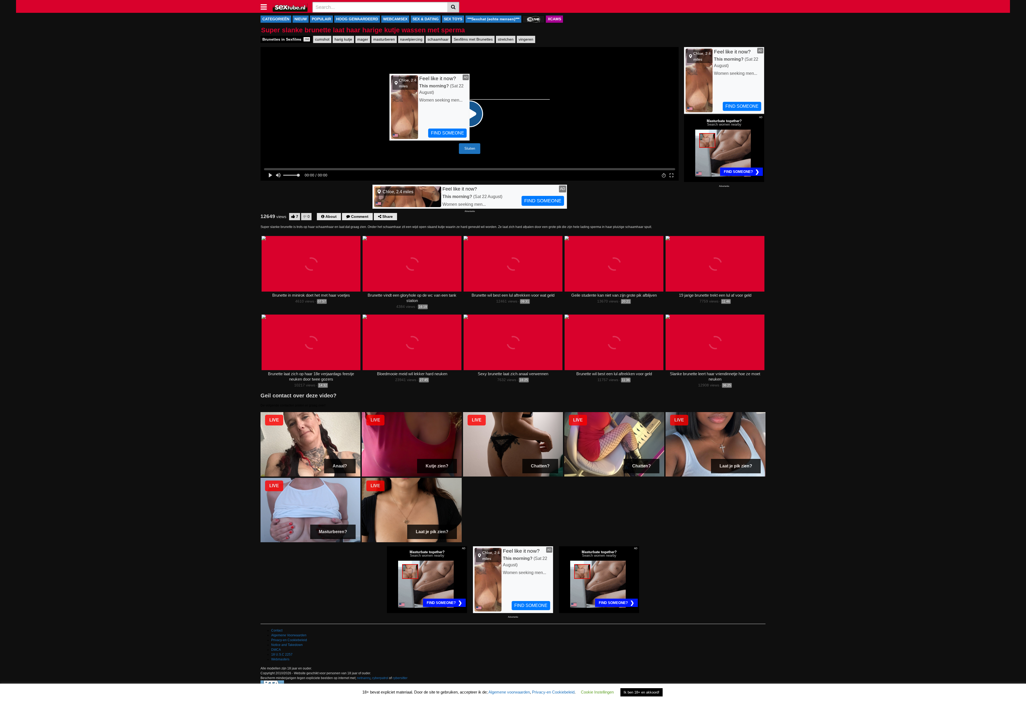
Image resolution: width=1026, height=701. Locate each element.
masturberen (384, 39)
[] (453, 7)
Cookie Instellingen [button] (597, 692)
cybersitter (399, 678)
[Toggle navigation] (266, 6)
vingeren (526, 39)
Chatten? (540, 466)
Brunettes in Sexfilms (285, 39)
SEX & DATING (426, 19)
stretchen (506, 39)
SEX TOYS (453, 19)
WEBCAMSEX (395, 19)
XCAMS (554, 19)
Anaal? (340, 466)
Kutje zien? (437, 466)
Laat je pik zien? (736, 466)
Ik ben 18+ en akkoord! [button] (641, 692)
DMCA (276, 650)
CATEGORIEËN (275, 19)
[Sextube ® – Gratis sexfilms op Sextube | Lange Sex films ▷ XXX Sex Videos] (290, 7)
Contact (276, 630)
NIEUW (300, 19)
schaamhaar (438, 39)
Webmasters (280, 659)
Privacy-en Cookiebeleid (289, 640)
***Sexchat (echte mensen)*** (493, 19)
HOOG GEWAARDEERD (357, 19)
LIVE (274, 420)
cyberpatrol (380, 678)
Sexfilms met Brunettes (473, 39)
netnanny (363, 678)
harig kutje (343, 39)
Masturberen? (333, 531)
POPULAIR (321, 19)
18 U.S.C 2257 (282, 654)
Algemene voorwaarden (509, 692)
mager (362, 39)
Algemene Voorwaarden (288, 635)
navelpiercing (411, 39)
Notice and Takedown (287, 645)
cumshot (322, 39)
